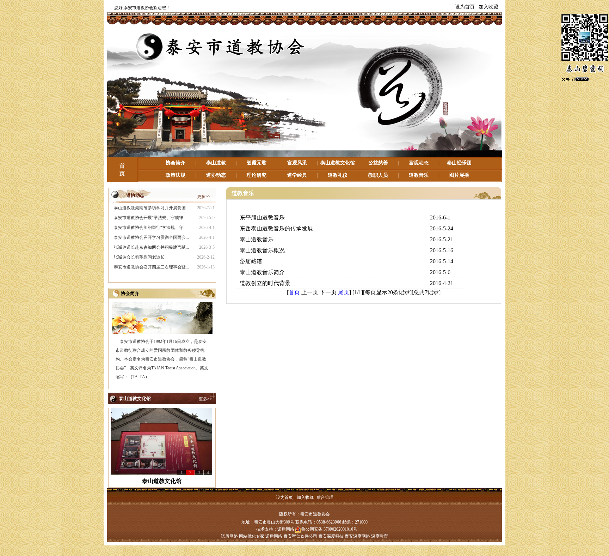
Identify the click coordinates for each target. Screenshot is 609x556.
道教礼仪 (337, 175)
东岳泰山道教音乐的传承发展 (276, 228)
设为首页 (465, 7)
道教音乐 (419, 175)
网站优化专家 (251, 536)
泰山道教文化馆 (337, 162)
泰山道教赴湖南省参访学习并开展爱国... (151, 207)
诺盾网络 (285, 529)
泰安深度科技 (331, 536)
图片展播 (459, 175)
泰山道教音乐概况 (262, 250)
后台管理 (324, 497)
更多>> (203, 196)
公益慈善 (378, 162)
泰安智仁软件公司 (300, 536)
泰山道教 (216, 162)
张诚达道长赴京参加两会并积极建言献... (151, 247)
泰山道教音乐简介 (262, 272)
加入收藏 (488, 7)
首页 (294, 292)
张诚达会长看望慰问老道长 (139, 257)
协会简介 (175, 162)
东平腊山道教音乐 (262, 217)
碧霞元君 (256, 162)
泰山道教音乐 (256, 239)
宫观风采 (297, 162)
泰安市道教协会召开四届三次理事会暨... (151, 267)
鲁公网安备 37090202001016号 (329, 529)
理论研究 (256, 175)
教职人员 (378, 175)
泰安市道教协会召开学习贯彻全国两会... (151, 237)
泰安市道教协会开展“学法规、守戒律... (150, 217)
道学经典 (297, 175)
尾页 (343, 292)
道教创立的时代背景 (265, 283)
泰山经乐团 (459, 162)
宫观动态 (419, 162)
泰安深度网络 (357, 536)
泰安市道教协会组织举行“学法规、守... (150, 227)
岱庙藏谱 (251, 261)
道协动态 (216, 175)
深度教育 (379, 536)
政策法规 (175, 175)
